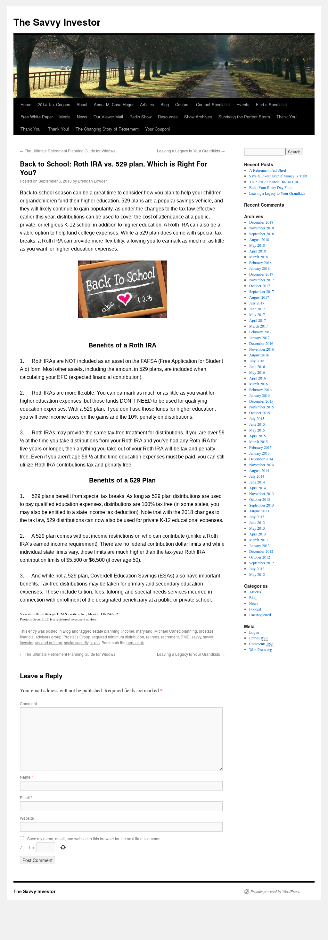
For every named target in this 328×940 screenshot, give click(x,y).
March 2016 (258, 383)
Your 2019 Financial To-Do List (273, 181)
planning (189, 631)
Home (25, 104)
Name (26, 777)
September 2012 (261, 562)
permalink (135, 642)
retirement (170, 636)
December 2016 (261, 343)
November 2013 (261, 493)
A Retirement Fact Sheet (267, 170)
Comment (28, 703)
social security (76, 642)
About (82, 104)
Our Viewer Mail (108, 117)
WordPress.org (260, 649)
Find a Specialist (271, 104)
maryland (144, 631)
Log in (254, 632)
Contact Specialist (213, 104)
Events (243, 104)
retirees (152, 636)
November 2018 (261, 227)
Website (27, 818)
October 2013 (259, 499)
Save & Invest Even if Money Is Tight (278, 175)
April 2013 (257, 533)
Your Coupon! (157, 129)
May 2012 (257, 574)
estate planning (106, 631)
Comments (261, 643)
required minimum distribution (118, 636)
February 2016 (260, 389)
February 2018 (260, 262)
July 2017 (256, 302)
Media (64, 117)
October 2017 (259, 285)
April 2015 (257, 435)
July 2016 (256, 360)
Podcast (255, 608)
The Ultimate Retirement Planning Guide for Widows (67, 150)
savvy (196, 636)
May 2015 (257, 429)
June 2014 (257, 481)
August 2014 (259, 470)
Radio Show (140, 117)
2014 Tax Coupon (54, 104)
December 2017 (261, 274)
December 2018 (261, 222)
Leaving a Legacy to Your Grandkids (191, 150)
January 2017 (259, 337)
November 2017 (261, 279)
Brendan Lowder (92, 181)
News (82, 117)
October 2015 (259, 412)
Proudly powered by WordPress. (275, 891)
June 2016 (257, 366)
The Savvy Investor (57, 22)
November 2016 (261, 349)
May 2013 (257, 528)
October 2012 (259, 557)
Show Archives (198, 117)
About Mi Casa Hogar (114, 104)
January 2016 (259, 395)
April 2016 (257, 377)
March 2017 (258, 326)
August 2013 (259, 510)
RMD (185, 636)
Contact (182, 104)
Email (26, 797)
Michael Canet (167, 631)
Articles (147, 104)
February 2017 (260, 331)
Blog (164, 104)
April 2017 (257, 320)
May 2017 (257, 314)
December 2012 (261, 551)
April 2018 (257, 250)
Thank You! (287, 117)
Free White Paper (36, 117)
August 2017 (259, 297)
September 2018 (261, 233)
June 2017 (257, 308)
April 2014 (257, 487)
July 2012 (256, 568)
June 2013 (257, 522)
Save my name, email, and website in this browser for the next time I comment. (94, 838)
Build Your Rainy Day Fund (270, 187)
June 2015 (257, 424)
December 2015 (261, 401)
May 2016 (257, 372)
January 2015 (259, 453)
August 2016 (259, 354)
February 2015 (260, 447)
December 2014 (261, 458)
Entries (258, 637)
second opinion (48, 642)
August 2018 (259, 239)
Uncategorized (260, 614)
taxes (95, 642)
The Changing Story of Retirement (107, 129)
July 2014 (256, 476)
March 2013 (258, 539)
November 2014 (261, 464)
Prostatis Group (76, 636)
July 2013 (256, 516)
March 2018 (258, 256)
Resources (168, 117)
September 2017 (261, 291)
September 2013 (261, 505)
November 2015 (261, 406)
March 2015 (258, 441)
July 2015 (256, 418)
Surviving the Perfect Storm (244, 117)
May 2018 (257, 245)
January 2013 (259, 545)
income (127, 631)
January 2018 (259, 268)
